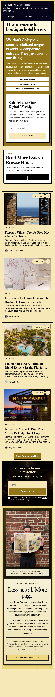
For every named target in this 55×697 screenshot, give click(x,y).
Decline (44, 16)
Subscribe (25, 491)
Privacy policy (18, 8)
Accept (11, 16)
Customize (27, 16)
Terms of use (34, 8)
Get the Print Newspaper (27, 658)
